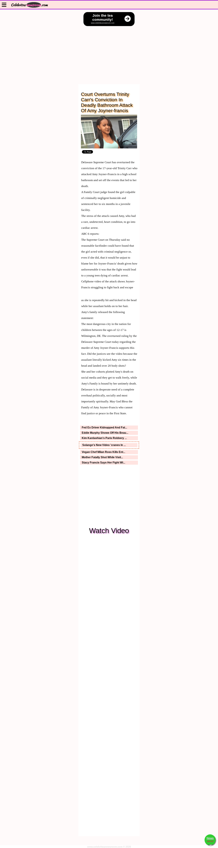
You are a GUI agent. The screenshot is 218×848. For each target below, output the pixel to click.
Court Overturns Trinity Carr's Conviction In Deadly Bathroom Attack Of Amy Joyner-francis (107, 102)
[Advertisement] (109, 52)
